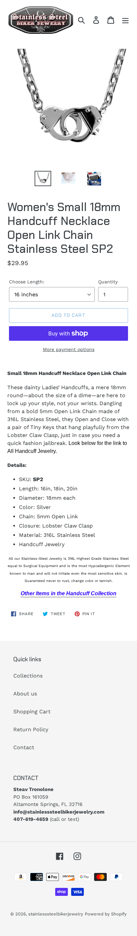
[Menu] (125, 20)
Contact (23, 747)
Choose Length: (26, 281)
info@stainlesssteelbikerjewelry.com (58, 812)
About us (25, 693)
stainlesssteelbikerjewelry (55, 913)
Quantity (108, 281)
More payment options (68, 349)
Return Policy (30, 729)
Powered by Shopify (106, 913)
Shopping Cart (32, 711)
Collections (28, 676)
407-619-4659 (30, 819)
